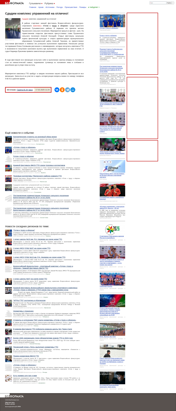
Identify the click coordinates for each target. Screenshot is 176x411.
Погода (59, 7)
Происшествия (71, 7)
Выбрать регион (10, 404)
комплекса (37, 26)
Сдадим (25, 19)
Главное (32, 7)
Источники (50, 7)
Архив (40, 7)
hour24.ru (11, 40)
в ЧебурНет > (94, 7)
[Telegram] (67, 89)
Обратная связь (10, 402)
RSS (19, 406)
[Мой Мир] (72, 89)
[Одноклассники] (62, 89)
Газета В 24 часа (25, 90)
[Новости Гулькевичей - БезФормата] (12, 2)
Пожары (82, 7)
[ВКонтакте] (56, 89)
